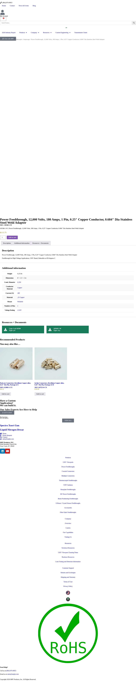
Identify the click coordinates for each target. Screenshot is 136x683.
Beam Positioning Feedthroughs (68, 498)
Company (34, 32)
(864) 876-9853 (7, 2)
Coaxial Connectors (68, 471)
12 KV (19, 310)
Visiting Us (68, 537)
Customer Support (68, 568)
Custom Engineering (61, 32)
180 (18, 293)
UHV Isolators (68, 485)
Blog (34, 6)
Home (4, 6)
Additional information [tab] (21, 243)
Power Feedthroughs (68, 467)
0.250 (19, 282)
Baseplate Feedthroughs (68, 489)
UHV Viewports (68, 462)
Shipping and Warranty (68, 577)
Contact (12, 6)
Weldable (20, 301)
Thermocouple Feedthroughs (68, 480)
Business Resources (68, 557)
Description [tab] (7, 243)
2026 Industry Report (8, 32)
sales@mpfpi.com (13, 674)
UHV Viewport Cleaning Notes (68, 552)
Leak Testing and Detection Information (68, 561)
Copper (19, 288)
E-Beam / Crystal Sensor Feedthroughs (68, 503)
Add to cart (12, 237)
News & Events (24, 6)
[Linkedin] (2, 451)
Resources (46, 32)
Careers (68, 528)
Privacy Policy (68, 586)
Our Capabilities (68, 532)
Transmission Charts (80, 32)
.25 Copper (20, 297)
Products (22, 32)
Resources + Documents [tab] (40, 243)
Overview (68, 523)
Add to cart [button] (5, 394)
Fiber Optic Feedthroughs (68, 512)
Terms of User (68, 582)
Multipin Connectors (68, 476)
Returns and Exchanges (68, 572)
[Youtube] (7, 451)
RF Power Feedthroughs (68, 494)
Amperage (26, 39)
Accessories (68, 508)
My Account (4, 16)
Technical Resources (68, 548)
